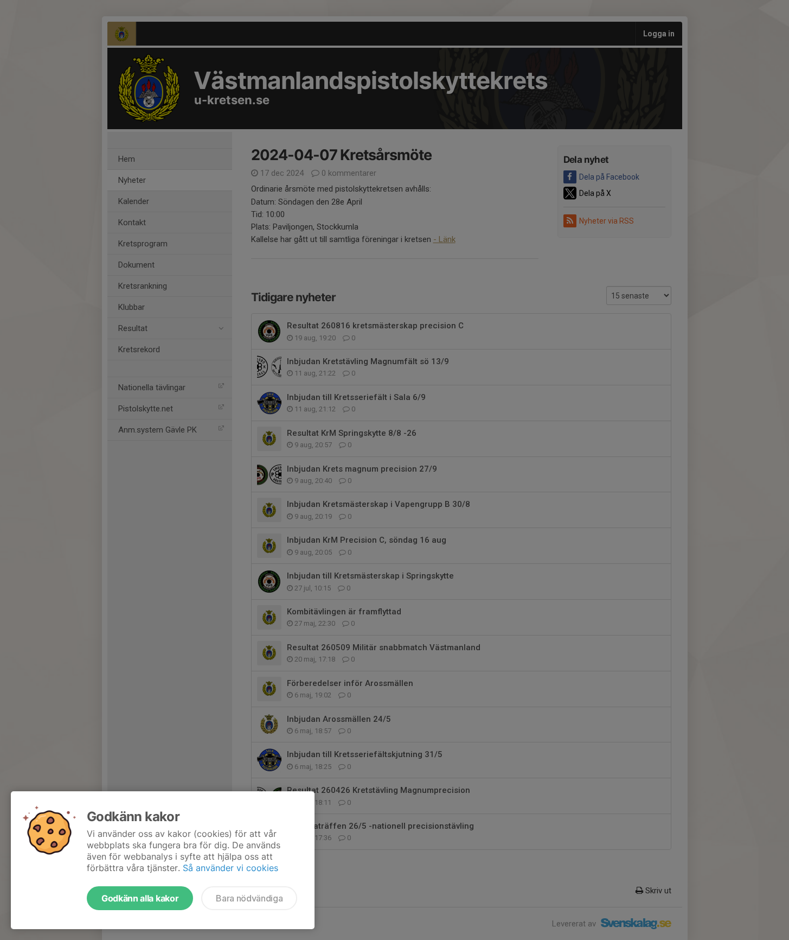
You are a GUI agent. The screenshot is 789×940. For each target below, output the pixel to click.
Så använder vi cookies (230, 867)
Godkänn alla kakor (139, 898)
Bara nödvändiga (249, 898)
